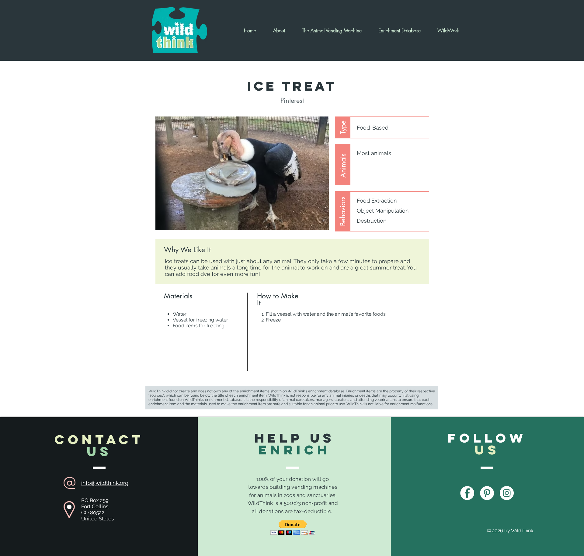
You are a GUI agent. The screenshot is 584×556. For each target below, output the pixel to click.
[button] (292, 527)
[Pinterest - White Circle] (487, 493)
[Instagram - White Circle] (507, 493)
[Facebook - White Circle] (467, 493)
